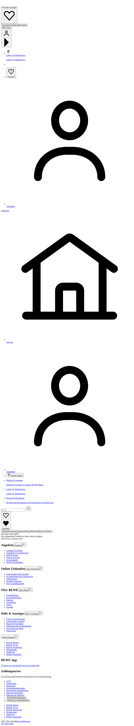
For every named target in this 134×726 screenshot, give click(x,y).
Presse (9, 605)
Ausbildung (11, 602)
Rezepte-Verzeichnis (14, 624)
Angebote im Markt (14, 550)
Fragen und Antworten (15, 619)
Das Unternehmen (13, 598)
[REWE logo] (5, 211)
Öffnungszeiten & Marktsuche (18, 626)
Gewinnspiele (12, 560)
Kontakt (9, 607)
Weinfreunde (11, 650)
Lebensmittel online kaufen (17, 574)
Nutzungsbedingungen (15, 688)
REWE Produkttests (14, 562)
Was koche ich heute (14, 628)
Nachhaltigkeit (12, 595)
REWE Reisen (12, 643)
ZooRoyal (10, 652)
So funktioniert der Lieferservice (19, 576)
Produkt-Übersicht (13, 581)
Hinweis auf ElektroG (15, 695)
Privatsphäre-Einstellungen (17, 690)
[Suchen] (28, 508)
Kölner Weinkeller (13, 654)
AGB (8, 681)
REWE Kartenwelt (14, 647)
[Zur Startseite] (10, 5)
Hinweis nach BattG (14, 693)
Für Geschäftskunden (15, 584)
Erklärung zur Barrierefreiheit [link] (18, 701)
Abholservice (11, 579)
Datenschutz (11, 683)
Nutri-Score (11, 631)
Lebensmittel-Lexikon (15, 621)
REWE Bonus (12, 555)
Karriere (9, 600)
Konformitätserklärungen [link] (16, 698)
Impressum (10, 686)
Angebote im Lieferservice (17, 553)
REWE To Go (12, 645)
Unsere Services (13, 558)
